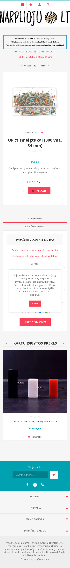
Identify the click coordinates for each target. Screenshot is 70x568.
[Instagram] (35, 485)
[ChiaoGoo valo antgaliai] (35, 381)
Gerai (35, 303)
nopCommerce (41, 559)
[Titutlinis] (15, 51)
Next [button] (64, 343)
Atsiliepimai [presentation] (35, 218)
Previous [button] (6, 343)
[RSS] (42, 485)
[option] (35, 397)
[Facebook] (27, 485)
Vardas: (35, 263)
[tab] (35, 219)
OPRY (42, 132)
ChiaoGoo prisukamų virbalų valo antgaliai (35, 421)
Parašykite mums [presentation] (35, 226)
